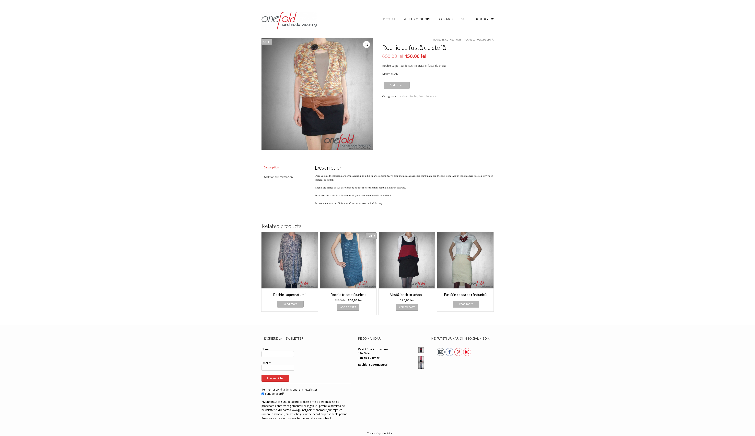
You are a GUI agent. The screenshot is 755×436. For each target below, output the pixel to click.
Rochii (413, 96)
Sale (464, 19)
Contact (446, 19)
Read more (290, 304)
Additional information (278, 177)
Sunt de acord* (274, 393)
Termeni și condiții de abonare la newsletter (289, 389)
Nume (265, 349)
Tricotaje (388, 19)
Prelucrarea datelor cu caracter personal (287, 418)
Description (271, 167)
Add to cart (397, 85)
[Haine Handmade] (289, 21)
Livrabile (402, 96)
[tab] (284, 167)
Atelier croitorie (417, 19)
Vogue (379, 433)
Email (266, 363)
